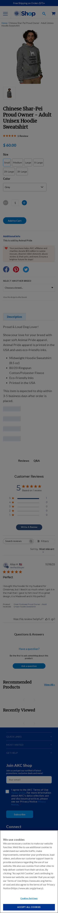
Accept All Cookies (29, 907)
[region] (29, 871)
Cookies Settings (29, 898)
